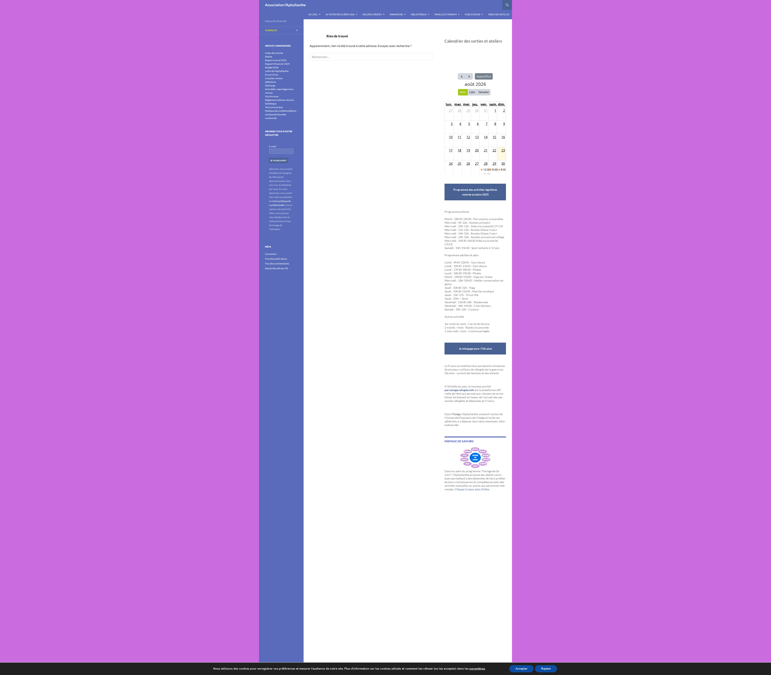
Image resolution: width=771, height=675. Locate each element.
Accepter (521, 669)
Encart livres (271, 74)
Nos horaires (271, 96)
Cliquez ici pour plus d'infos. (472, 489)
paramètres (477, 669)
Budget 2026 (272, 67)
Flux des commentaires (277, 263)
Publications (472, 14)
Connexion (271, 253)
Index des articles (498, 14)
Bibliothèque (418, 14)
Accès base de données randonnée (281, 114)
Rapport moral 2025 (276, 60)
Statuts (268, 56)
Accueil (313, 14)
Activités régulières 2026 (340, 14)
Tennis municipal (274, 107)
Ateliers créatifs (372, 14)
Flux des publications (276, 258)
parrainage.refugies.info (459, 390)
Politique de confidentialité (279, 110)
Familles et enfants (445, 14)
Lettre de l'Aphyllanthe (277, 71)
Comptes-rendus (274, 78)
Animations (396, 14)
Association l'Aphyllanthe (285, 5)
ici (456, 425)
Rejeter (546, 669)
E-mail (273, 146)
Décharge (270, 85)
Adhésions (270, 81)
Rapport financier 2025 (277, 63)
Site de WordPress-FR (276, 268)
